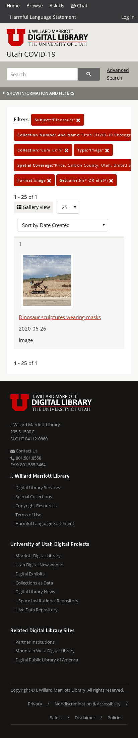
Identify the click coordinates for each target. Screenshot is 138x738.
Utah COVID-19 (31, 54)
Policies (115, 717)
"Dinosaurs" (55, 119)
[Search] (89, 74)
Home (13, 5)
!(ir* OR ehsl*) (84, 180)
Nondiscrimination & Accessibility (88, 704)
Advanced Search (118, 74)
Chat (81, 5)
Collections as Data (34, 583)
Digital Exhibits (30, 574)
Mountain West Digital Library (45, 651)
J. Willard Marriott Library (35, 425)
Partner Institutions (35, 642)
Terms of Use (28, 515)
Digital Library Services (37, 487)
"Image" (91, 150)
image (32, 180)
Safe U (56, 717)
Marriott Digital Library (38, 556)
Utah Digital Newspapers (39, 565)
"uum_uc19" (41, 150)
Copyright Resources (36, 506)
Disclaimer (85, 717)
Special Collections (33, 496)
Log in (128, 17)
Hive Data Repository (36, 610)
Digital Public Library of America (46, 660)
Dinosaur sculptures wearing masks (60, 317)
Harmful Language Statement (43, 17)
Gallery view (35, 207)
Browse (34, 5)
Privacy (35, 704)
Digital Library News (35, 592)
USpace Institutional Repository (46, 601)
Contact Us (26, 451)
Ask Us (57, 5)
